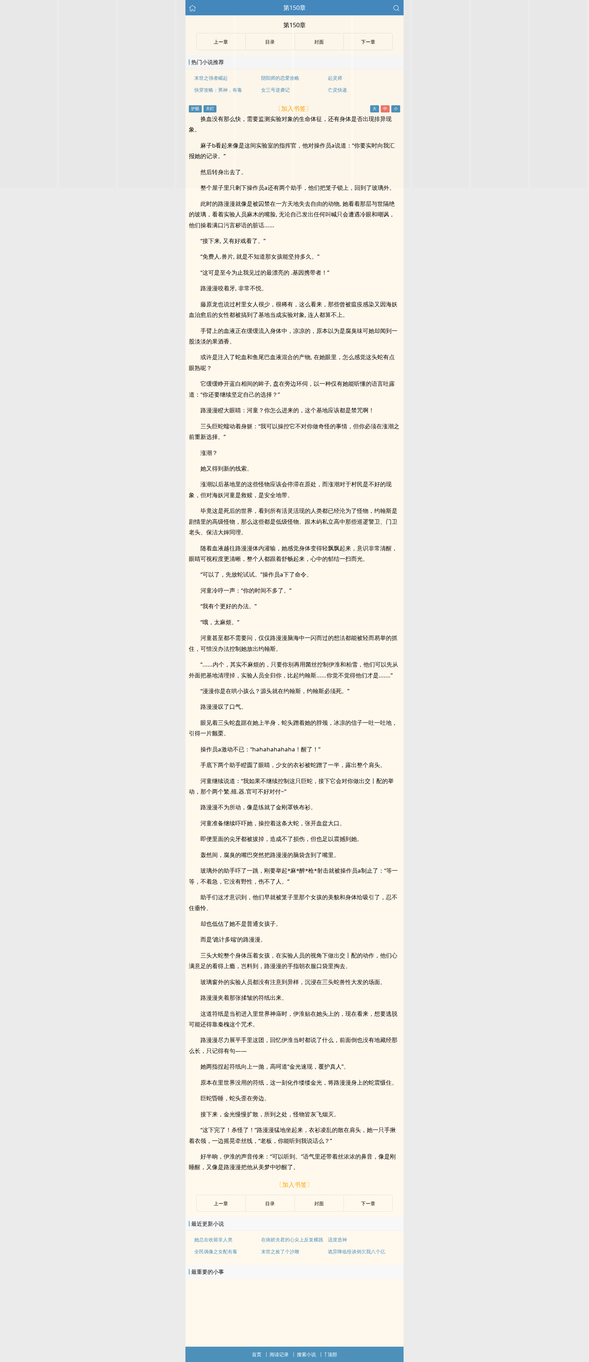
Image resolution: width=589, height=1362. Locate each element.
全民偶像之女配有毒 (215, 1251)
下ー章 (368, 1203)
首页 (256, 1354)
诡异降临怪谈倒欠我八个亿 (356, 1251)
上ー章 (221, 1203)
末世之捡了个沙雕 (280, 1251)
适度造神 (337, 1239)
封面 (319, 1203)
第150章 (294, 7)
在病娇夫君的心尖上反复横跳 (292, 1239)
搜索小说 (306, 1354)
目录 (270, 1203)
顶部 (332, 1354)
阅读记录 (279, 1354)
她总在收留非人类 (213, 1239)
